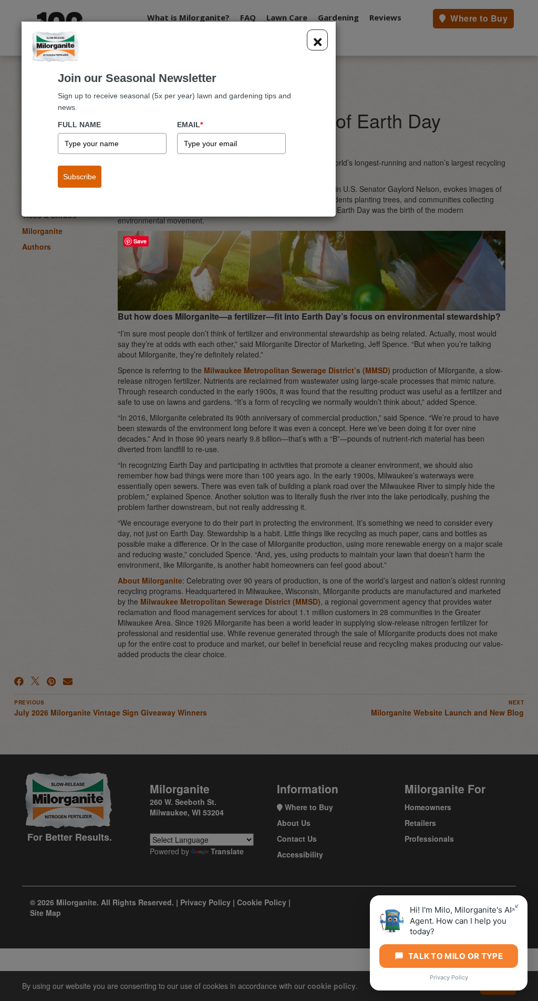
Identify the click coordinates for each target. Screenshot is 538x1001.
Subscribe (79, 176)
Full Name (79, 124)
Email (190, 124)
